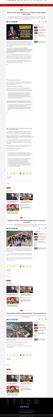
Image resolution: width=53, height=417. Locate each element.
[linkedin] (15, 22)
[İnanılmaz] (27, 172)
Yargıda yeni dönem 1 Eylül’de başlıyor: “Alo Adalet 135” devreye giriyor (26, 207)
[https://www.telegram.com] (27, 406)
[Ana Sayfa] (6, 7)
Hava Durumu (36, 399)
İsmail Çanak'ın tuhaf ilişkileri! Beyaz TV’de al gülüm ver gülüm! (12, 202)
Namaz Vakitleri (36, 403)
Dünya (8, 399)
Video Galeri (34, 5)
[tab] (8, 178)
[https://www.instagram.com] (22, 406)
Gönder (8, 280)
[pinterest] (16, 22)
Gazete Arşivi (29, 403)
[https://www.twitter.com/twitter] (20, 406)
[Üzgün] (30, 172)
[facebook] (7, 22)
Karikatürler (28, 404)
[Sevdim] (14, 172)
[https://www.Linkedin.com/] (26, 406)
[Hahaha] (24, 172)
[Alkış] (11, 172)
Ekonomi (14, 399)
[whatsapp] (11, 22)
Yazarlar (44, 5)
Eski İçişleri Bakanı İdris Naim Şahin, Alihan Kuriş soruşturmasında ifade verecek (12, 213)
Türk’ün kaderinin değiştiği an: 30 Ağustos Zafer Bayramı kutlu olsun (26, 202)
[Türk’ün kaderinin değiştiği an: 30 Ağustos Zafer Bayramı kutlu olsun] (26, 196)
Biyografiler (21, 403)
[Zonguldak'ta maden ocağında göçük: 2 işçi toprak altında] (19, 329)
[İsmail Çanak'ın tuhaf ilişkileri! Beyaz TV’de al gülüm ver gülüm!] (12, 196)
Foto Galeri (39, 5)
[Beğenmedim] (17, 172)
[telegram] (13, 22)
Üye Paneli (49, 5)
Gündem (12, 7)
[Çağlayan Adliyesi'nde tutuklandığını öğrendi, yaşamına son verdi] (19, 238)
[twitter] (9, 22)
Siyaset (8, 403)
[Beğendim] (7, 172)
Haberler (9, 7)
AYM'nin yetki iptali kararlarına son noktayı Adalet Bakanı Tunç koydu (21, 7)
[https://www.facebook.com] (24, 406)
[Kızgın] (20, 172)
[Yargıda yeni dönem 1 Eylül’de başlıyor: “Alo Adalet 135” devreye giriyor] (26, 205)
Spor (14, 403)
